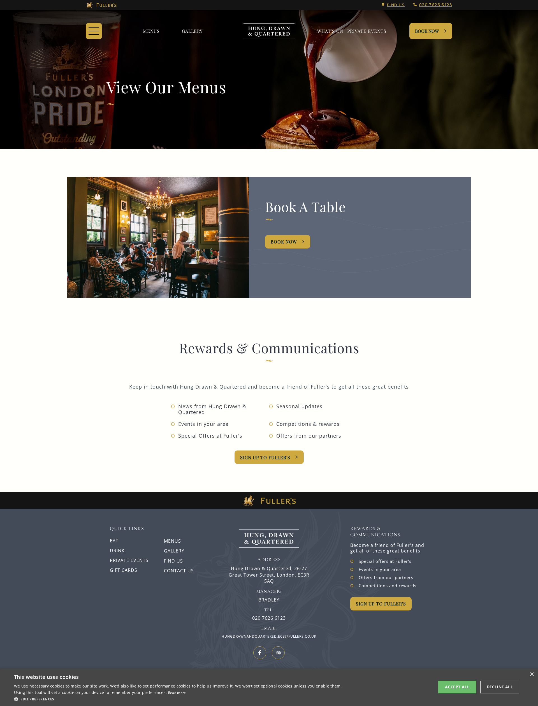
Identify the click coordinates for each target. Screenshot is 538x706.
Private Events (366, 31)
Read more (177, 692)
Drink (117, 550)
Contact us (179, 571)
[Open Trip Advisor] (278, 652)
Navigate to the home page (269, 31)
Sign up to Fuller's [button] (381, 604)
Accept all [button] (457, 686)
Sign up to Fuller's (265, 457)
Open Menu (94, 31)
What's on (330, 31)
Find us (396, 5)
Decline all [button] (500, 686)
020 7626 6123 (435, 5)
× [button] (532, 674)
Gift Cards (123, 570)
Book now (284, 242)
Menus (151, 31)
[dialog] (269, 687)
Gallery (174, 551)
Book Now (427, 31)
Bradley (268, 600)
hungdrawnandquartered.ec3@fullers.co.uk (269, 636)
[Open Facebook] (259, 652)
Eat (114, 541)
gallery (192, 31)
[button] (179, 699)
